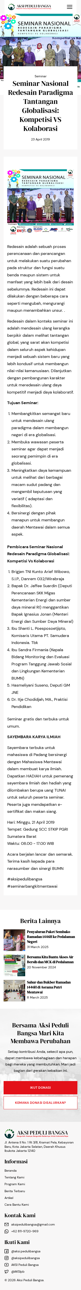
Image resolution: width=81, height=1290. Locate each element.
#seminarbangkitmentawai (32, 886)
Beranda (10, 1171)
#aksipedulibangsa (24, 879)
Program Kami (14, 1184)
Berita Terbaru (14, 1191)
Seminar (41, 76)
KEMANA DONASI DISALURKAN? (40, 1103)
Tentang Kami (14, 1177)
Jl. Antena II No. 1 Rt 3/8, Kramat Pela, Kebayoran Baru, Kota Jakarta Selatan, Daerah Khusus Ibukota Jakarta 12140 (39, 1146)
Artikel (8, 1198)
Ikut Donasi (40, 1088)
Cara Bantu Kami (16, 1205)
